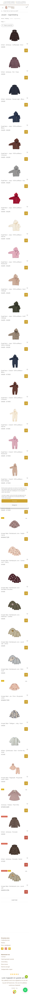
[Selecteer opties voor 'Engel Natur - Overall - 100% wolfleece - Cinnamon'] (26, 403)
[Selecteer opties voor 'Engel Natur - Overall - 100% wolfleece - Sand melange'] (26, 485)
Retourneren (4, 964)
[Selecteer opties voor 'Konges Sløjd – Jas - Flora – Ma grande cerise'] (26, 702)
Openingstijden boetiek (7, 959)
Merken (3, 942)
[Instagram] (6, 948)
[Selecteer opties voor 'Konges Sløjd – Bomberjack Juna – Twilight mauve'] (26, 539)
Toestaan (14, 501)
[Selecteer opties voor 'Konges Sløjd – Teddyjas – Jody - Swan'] (26, 729)
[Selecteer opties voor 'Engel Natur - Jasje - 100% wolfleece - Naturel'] (26, 240)
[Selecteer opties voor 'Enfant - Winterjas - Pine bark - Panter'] (26, 865)
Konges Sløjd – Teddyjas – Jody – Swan (12, 723)
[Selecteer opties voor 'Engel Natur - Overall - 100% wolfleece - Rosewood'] (26, 457)
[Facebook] (2, 948)
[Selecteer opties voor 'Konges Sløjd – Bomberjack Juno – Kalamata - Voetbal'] (26, 620)
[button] (25, 990)
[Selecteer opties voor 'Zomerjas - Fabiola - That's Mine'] (26, 810)
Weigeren (14, 505)
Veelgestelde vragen (6, 969)
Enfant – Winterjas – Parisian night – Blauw (12, 99)
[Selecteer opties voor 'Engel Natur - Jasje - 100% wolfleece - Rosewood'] (26, 267)
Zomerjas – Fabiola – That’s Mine (10, 805)
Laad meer (14, 900)
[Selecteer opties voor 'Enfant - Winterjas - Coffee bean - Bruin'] (26, 50)
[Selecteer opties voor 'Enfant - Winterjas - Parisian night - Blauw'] (26, 105)
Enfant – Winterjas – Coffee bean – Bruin (12, 45)
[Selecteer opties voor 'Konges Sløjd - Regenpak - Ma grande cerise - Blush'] (26, 783)
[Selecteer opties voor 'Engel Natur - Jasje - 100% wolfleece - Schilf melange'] (26, 322)
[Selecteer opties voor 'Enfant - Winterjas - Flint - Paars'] (26, 77)
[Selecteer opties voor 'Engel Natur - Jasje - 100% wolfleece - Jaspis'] (26, 213)
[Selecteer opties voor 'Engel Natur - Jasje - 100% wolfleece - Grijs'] (26, 186)
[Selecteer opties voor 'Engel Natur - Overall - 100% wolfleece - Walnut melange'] (26, 512)
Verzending (4, 961)
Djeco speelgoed (5, 945)
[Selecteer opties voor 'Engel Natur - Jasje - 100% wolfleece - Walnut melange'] (26, 349)
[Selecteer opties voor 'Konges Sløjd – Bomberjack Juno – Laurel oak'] (26, 892)
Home (2, 18)
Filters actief (8, 25)
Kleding (7, 18)
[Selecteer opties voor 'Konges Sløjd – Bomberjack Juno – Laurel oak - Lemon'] (26, 647)
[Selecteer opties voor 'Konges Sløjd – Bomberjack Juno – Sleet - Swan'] (26, 675)
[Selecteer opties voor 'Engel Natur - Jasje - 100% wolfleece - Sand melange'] (26, 295)
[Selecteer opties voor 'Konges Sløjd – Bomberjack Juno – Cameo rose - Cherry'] (26, 566)
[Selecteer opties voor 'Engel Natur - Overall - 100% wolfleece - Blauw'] (26, 376)
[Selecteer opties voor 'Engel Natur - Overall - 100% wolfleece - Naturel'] (26, 430)
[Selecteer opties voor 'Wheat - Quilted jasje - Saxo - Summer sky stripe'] (26, 756)
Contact (3, 956)
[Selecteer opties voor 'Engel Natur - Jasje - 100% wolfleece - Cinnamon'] (26, 159)
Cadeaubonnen (5, 940)
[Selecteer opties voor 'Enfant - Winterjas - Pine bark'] (26, 837)
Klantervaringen (5, 967)
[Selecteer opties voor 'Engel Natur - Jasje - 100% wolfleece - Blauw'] (26, 132)
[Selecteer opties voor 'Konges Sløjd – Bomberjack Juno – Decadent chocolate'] (26, 593)
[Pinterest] (9, 948)
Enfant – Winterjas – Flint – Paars (10, 72)
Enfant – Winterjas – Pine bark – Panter (11, 859)
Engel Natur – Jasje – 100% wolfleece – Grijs (13, 180)
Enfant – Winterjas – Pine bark (9, 832)
